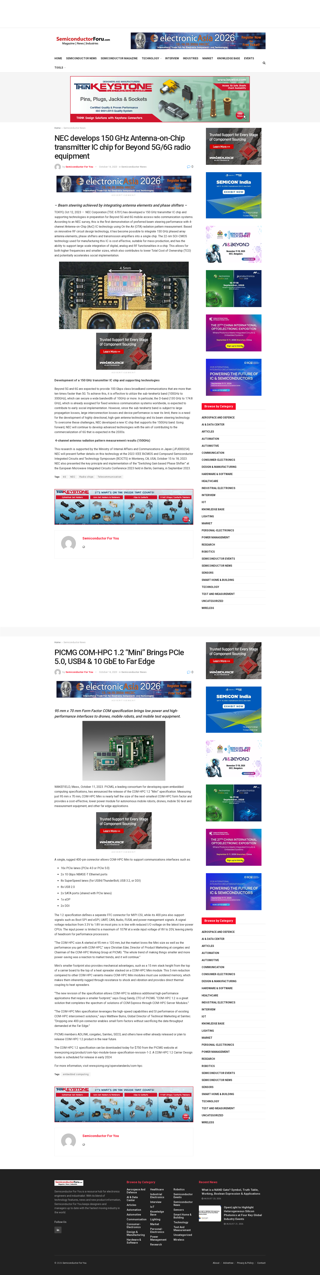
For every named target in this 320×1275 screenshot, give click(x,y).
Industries (190, 58)
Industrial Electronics (218, 488)
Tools (58, 67)
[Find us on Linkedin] (57, 1230)
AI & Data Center (213, 424)
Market (207, 58)
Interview (172, 58)
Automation (210, 438)
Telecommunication (109, 477)
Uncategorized (212, 601)
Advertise (228, 1263)
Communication (213, 452)
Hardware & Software (217, 474)
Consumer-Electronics (218, 459)
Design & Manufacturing (219, 466)
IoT (204, 502)
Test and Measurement (218, 594)
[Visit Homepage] (83, 41)
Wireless (208, 608)
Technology (150, 58)
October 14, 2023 (108, 166)
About (216, 1263)
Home (58, 58)
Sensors (208, 572)
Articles (208, 431)
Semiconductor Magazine (119, 58)
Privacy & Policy (245, 1263)
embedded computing (76, 1074)
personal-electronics (218, 530)
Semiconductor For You (79, 166)
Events (249, 58)
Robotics (208, 551)
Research (208, 544)
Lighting (208, 516)
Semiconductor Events (218, 558)
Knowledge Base (228, 58)
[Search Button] (264, 63)
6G (64, 477)
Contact (261, 1263)
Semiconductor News (81, 58)
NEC (72, 477)
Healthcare (210, 481)
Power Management (216, 537)
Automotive (210, 445)
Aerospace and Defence (218, 417)
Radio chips (86, 477)
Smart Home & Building (218, 579)
